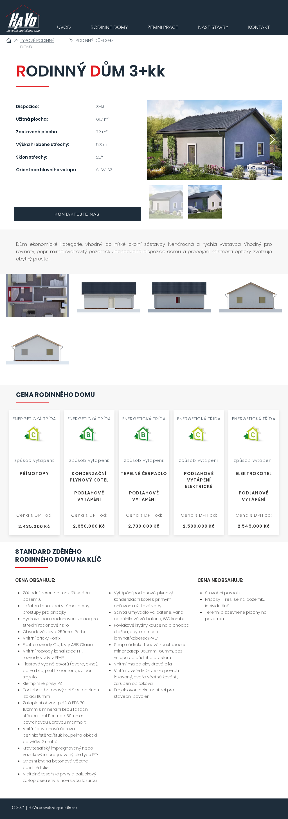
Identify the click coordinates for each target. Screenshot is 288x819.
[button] (37, 295)
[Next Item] (272, 139)
